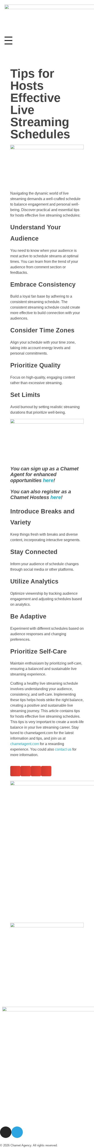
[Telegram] (17, 1132)
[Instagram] (5, 1132)
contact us (63, 749)
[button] (15, 771)
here (48, 480)
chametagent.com (24, 744)
